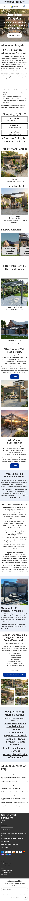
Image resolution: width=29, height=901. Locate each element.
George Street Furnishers (11, 894)
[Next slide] (27, 2)
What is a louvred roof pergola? (9, 781)
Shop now (14, 376)
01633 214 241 (10, 847)
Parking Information (5, 829)
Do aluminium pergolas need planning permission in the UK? (13, 798)
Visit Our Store (4, 824)
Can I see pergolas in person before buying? (12, 791)
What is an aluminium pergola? (8, 774)
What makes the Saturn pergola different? (11, 795)
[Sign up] (25, 889)
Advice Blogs (4, 874)
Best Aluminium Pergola (6, 872)
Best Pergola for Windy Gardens (15, 749)
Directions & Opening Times (7, 827)
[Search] (5, 6)
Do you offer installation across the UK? (11, 788)
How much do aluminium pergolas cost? (11, 785)
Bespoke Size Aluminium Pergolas (14, 674)
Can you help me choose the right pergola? (11, 806)
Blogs (2, 868)
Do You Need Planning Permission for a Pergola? (15, 726)
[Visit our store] (24, 6)
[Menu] (1, 6)
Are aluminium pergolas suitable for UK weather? (13, 802)
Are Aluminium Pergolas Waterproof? (15, 734)
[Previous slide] (1, 2)
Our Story (3, 820)
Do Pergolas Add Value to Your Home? (15, 756)
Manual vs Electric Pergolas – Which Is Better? (15, 741)
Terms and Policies (15, 897)
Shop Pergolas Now (14, 35)
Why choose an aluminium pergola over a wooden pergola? (13, 777)
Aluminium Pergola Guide (6, 870)
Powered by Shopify (22, 894)
